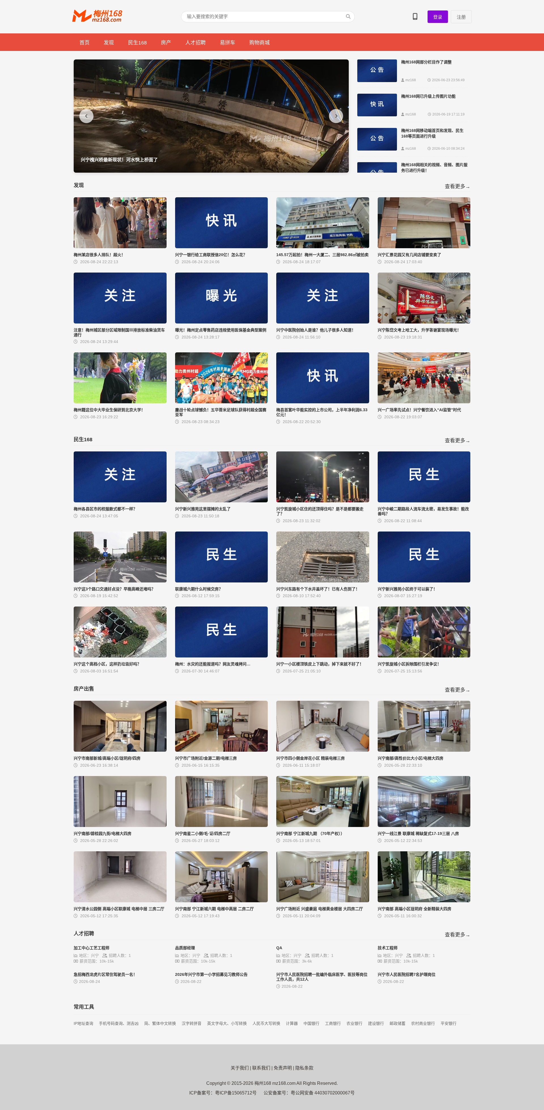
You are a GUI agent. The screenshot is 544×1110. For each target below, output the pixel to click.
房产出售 (84, 689)
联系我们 (261, 1068)
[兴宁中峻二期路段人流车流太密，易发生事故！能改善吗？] (424, 500)
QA (279, 948)
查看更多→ (457, 186)
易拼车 (227, 43)
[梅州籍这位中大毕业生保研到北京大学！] (120, 401)
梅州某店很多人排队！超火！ (99, 254)
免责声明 (283, 1068)
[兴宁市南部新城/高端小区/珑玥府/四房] (120, 750)
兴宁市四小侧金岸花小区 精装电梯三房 (310, 758)
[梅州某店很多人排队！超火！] (120, 246)
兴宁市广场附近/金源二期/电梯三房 (206, 758)
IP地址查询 (83, 1023)
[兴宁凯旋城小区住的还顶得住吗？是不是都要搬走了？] (322, 500)
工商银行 (333, 1023)
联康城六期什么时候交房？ (199, 589)
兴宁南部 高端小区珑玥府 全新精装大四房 (414, 909)
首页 (84, 43)
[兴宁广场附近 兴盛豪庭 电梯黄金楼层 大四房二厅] (322, 900)
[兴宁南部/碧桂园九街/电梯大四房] (120, 825)
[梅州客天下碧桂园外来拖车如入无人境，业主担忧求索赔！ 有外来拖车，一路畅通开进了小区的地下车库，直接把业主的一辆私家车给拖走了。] (211, 171)
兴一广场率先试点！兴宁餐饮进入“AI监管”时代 (419, 410)
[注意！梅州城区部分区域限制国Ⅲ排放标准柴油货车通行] (120, 322)
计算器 (292, 1023)
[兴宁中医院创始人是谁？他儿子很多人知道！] (322, 322)
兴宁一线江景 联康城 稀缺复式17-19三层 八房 (418, 833)
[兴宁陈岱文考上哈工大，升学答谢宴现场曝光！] (424, 322)
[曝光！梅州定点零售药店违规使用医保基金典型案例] (221, 322)
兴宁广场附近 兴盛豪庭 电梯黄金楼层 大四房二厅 (319, 909)
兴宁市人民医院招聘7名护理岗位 (406, 974)
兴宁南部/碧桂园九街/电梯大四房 (102, 833)
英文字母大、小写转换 (227, 1023)
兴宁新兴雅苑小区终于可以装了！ (407, 589)
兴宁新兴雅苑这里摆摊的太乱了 (203, 509)
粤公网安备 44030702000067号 (323, 1092)
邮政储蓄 (397, 1023)
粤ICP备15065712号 (236, 1092)
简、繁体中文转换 (160, 1023)
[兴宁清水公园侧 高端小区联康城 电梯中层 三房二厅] (120, 900)
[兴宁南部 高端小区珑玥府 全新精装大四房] (424, 900)
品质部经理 (185, 948)
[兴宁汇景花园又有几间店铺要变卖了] (424, 246)
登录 (437, 17)
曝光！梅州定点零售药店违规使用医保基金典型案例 (220, 330)
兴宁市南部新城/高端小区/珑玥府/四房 (107, 758)
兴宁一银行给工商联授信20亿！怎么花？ (211, 254)
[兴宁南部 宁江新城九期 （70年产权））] (322, 825)
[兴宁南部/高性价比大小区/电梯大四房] (424, 750)
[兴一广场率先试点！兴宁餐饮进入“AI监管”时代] (424, 401)
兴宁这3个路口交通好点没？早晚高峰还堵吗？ (114, 589)
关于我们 (240, 1068)
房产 (166, 43)
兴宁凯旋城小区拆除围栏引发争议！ (409, 664)
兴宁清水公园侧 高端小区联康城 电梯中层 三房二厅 (119, 909)
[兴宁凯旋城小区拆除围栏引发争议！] (424, 655)
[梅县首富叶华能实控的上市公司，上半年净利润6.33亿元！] (322, 401)
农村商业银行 (423, 1023)
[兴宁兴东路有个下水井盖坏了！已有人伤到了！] (322, 580)
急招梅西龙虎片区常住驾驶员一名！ (105, 974)
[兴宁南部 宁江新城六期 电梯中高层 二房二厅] (221, 900)
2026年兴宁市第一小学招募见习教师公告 (211, 974)
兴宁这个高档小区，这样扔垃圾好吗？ (107, 664)
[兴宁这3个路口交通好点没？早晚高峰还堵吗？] (120, 580)
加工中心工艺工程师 (91, 948)
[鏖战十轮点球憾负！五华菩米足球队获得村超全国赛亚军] (221, 401)
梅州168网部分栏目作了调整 (426, 62)
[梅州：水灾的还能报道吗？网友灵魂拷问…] (221, 655)
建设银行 (376, 1023)
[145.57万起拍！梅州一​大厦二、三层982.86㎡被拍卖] (322, 246)
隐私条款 (304, 1068)
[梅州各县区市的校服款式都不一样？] (120, 500)
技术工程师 (388, 948)
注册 (461, 17)
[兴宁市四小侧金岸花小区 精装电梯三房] (322, 750)
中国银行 (311, 1023)
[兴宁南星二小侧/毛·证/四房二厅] (221, 825)
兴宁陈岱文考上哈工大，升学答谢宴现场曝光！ (419, 330)
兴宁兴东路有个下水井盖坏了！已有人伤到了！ (318, 589)
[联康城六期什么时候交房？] (221, 580)
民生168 (137, 43)
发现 (109, 43)
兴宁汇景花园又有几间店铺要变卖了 (409, 254)
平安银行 (448, 1023)
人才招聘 (195, 43)
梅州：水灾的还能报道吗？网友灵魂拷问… (212, 664)
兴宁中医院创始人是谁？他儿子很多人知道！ (316, 330)
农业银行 (354, 1023)
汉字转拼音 (191, 1023)
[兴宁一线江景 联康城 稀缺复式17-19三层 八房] (424, 825)
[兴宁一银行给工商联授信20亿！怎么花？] (221, 246)
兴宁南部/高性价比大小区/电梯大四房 (410, 758)
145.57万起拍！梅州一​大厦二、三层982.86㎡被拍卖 (322, 254)
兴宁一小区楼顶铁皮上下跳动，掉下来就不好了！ (320, 664)
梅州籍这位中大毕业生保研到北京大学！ (109, 410)
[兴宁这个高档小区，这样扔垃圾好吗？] (120, 655)
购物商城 (259, 43)
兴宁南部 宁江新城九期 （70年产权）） (310, 833)
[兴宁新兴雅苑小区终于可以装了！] (424, 580)
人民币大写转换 (266, 1023)
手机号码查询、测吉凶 (119, 1023)
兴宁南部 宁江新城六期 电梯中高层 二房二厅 (214, 909)
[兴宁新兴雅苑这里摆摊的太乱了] (221, 500)
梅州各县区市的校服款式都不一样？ (105, 509)
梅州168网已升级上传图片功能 (428, 96)
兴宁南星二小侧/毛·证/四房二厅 (202, 833)
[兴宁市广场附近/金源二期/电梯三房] (221, 750)
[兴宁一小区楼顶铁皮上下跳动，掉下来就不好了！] (322, 655)
